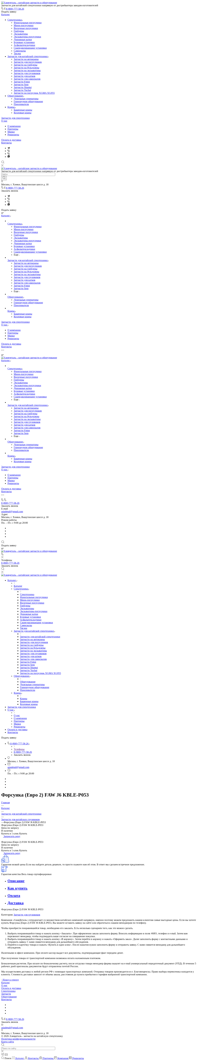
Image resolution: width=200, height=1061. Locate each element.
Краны (11, 107)
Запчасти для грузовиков (27, 73)
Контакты (6, 142)
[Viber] (9, 151)
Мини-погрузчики (23, 25)
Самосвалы (20, 50)
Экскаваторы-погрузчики (27, 36)
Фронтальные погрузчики (28, 22)
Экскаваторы (21, 34)
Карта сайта (7, 1041)
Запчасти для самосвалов (27, 79)
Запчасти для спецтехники (15, 118)
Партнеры (13, 129)
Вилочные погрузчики (26, 28)
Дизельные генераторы (26, 98)
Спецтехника (15, 19)
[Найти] (4, 178)
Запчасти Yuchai (22, 90)
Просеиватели (21, 104)
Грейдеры (19, 31)
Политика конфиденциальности (18, 1039)
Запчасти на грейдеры (25, 64)
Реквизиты (13, 134)
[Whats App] (9, 156)
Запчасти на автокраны (26, 59)
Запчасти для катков (24, 76)
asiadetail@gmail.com (12, 511)
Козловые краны (22, 112)
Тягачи (17, 53)
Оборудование (16, 95)
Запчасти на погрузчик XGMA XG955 (34, 93)
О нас (4, 120)
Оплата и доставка (11, 140)
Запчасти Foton (22, 81)
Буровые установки (24, 42)
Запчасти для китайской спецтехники (28, 56)
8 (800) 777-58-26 (15, 9)
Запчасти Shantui (23, 87)
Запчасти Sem (21, 84)
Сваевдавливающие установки (30, 48)
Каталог (5, 14)
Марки (11, 131)
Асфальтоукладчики (24, 45)
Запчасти (6, 993)
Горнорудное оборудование (28, 101)
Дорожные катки (23, 39)
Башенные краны (23, 110)
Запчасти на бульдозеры (26, 67)
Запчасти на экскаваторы (27, 70)
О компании (14, 126)
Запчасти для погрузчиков (28, 62)
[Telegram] (9, 148)
